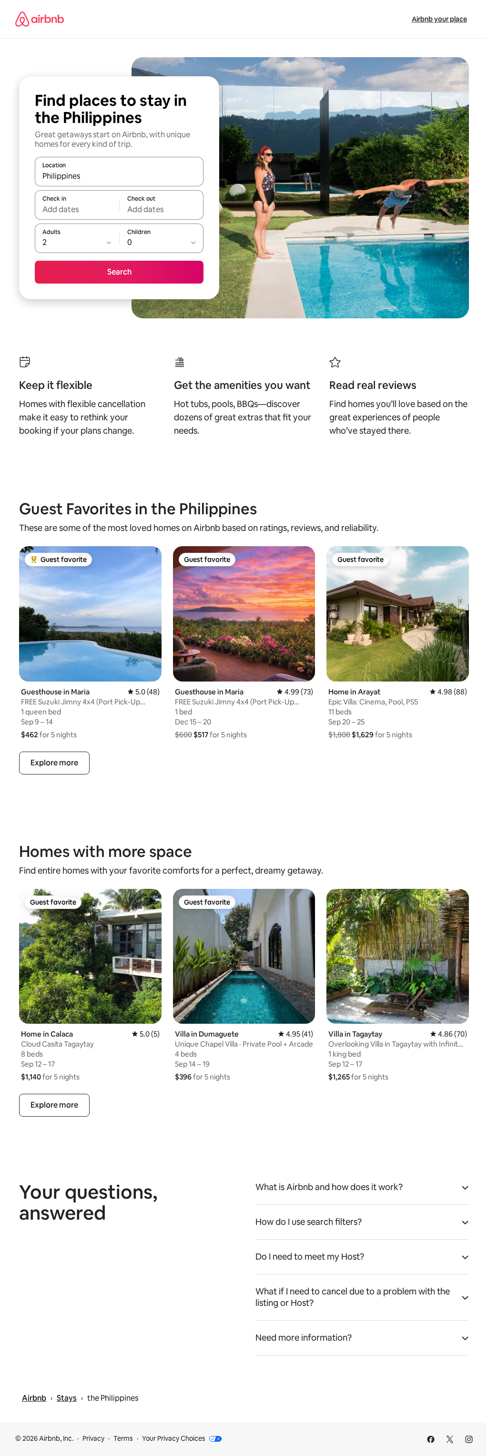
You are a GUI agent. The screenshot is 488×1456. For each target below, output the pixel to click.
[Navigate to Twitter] (450, 1439)
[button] (362, 1190)
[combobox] (119, 176)
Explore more (54, 763)
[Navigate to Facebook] (431, 1439)
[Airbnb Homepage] (39, 19)
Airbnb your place (439, 19)
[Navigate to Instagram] (469, 1439)
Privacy (93, 1438)
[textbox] (77, 209)
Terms (123, 1438)
